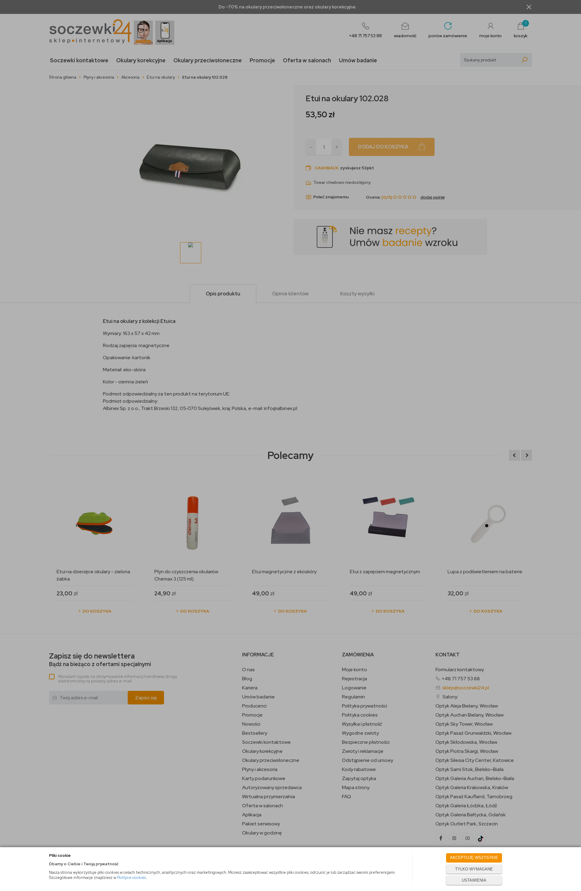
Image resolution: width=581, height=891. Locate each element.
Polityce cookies (131, 877)
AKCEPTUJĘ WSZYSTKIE (474, 857)
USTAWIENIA (474, 880)
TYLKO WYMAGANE (474, 869)
